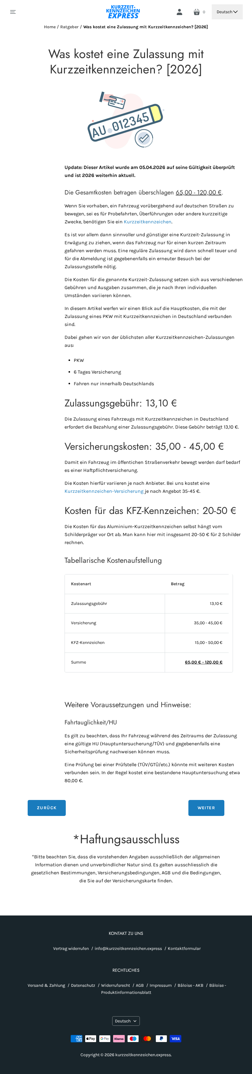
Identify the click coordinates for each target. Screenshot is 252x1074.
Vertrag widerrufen (71, 948)
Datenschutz (83, 985)
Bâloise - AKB (190, 985)
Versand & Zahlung (46, 985)
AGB (140, 985)
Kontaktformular (184, 948)
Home (50, 26)
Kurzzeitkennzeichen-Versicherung (104, 491)
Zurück (47, 807)
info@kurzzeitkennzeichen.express (128, 948)
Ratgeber (69, 26)
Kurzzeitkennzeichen (147, 222)
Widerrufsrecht (115, 985)
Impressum (161, 985)
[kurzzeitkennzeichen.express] (123, 12)
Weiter (206, 807)
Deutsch (224, 11)
